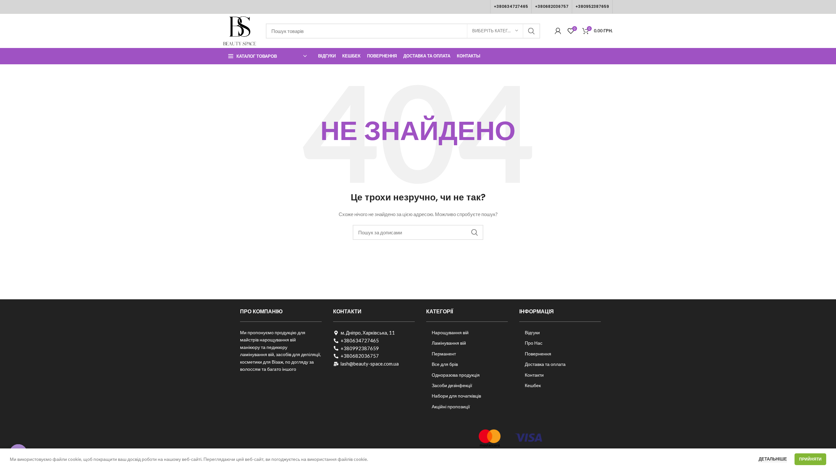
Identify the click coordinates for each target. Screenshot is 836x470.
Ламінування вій (449, 343)
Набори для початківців (456, 396)
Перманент (444, 353)
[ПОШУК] (531, 31)
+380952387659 (592, 6)
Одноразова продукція (456, 375)
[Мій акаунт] (558, 31)
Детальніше (773, 459)
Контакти (534, 375)
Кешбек (533, 385)
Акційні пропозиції (451, 406)
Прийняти (810, 459)
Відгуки (532, 332)
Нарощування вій (450, 332)
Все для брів (445, 364)
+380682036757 (552, 6)
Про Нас (533, 343)
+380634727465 (511, 6)
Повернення (538, 353)
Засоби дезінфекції (452, 385)
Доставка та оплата (545, 364)
